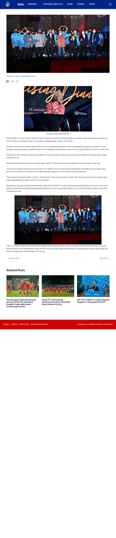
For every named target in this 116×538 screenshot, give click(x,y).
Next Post (104, 258)
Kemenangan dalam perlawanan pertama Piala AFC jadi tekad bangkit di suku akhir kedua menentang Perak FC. (21, 303)
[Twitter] (12, 81)
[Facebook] (7, 81)
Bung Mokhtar (25, 76)
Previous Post (13, 258)
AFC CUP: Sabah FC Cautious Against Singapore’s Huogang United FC (93, 301)
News (33, 76)
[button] (37, 4)
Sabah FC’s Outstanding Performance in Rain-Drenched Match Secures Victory (56, 302)
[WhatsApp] (17, 81)
